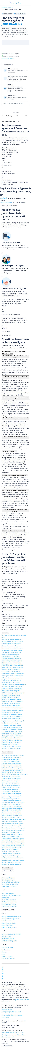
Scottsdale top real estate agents (12, 689)
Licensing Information (8, 1037)
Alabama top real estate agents (11, 757)
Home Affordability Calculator (11, 882)
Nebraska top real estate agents (12, 815)
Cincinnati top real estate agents (12, 729)
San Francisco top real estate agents (13, 674)
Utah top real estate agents (10, 851)
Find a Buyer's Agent (8, 878)
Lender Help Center (8, 939)
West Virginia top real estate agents (13, 860)
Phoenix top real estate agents (11, 652)
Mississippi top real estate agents (12, 809)
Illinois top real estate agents (11, 785)
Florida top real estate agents (11, 776)
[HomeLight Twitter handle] (3, 967)
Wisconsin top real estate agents (12, 862)
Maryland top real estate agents (11, 800)
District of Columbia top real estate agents (15, 774)
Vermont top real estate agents (11, 854)
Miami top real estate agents (10, 691)
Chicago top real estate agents (11, 644)
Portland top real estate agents (11, 680)
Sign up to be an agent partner (11, 917)
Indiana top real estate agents (11, 787)
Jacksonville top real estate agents (12, 667)
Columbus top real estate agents (12, 678)
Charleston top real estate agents (12, 731)
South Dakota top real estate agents (13, 845)
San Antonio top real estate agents (12, 648)
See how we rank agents (7, 58)
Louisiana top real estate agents (12, 796)
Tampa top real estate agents (11, 695)
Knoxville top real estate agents (11, 742)
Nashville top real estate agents (11, 663)
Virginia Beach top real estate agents (13, 721)
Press (3, 954)
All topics (4, 351)
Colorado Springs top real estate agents (14, 684)
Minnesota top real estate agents (12, 806)
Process (11, 353)
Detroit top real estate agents (11, 738)
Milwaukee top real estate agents (12, 716)
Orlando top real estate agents (11, 699)
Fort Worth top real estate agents (12, 686)
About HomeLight (7, 948)
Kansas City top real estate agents (12, 710)
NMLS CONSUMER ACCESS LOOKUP (12, 1033)
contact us (6, 1002)
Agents (23, 351)
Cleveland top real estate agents (12, 727)
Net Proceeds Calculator (9, 902)
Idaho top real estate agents (10, 783)
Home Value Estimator (9, 900)
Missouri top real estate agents (11, 811)
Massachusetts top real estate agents (13, 802)
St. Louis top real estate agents (11, 725)
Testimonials (6, 950)
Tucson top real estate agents (11, 706)
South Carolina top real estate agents (13, 843)
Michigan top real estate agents (11, 804)
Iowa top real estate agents (10, 789)
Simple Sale (5, 898)
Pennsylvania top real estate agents (13, 839)
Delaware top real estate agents (11, 772)
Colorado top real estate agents (11, 768)
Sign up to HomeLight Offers (10, 919)
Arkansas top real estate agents (11, 764)
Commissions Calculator (9, 906)
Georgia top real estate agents (11, 779)
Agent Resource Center (9, 923)
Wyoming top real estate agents (11, 864)
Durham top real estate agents (11, 749)
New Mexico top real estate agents (12, 824)
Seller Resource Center (9, 904)
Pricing (14, 351)
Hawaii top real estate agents (11, 781)
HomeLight (4, 7)
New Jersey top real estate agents (12, 821)
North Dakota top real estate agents (13, 830)
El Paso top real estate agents (11, 704)
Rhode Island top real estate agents (13, 841)
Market (9, 351)
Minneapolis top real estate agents (12, 736)
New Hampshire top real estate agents (14, 819)
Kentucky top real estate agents (11, 794)
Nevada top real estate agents (11, 817)
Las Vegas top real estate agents (12, 661)
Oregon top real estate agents (11, 836)
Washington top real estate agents (12, 701)
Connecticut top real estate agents (12, 770)
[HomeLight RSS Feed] (2, 979)
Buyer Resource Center (9, 886)
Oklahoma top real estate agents (12, 834)
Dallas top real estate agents (10, 654)
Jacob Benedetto (6, 202)
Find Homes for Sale (8, 880)
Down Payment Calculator (10, 884)
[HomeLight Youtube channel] (3, 974)
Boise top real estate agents (10, 744)
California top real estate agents (12, 766)
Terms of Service (7, 1009)
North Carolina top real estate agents (13, 828)
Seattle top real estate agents (11, 682)
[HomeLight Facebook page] (3, 969)
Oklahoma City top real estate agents (13, 693)
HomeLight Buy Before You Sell (11, 895)
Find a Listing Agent (8, 893)
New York (10, 7)
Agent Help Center (7, 925)
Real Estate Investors (8, 958)
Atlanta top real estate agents (11, 671)
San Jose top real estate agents (11, 723)
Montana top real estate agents (11, 813)
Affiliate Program (7, 956)
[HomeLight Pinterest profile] (3, 977)
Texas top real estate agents (10, 849)
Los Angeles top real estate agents (12, 641)
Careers (4, 952)
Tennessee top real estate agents (12, 847)
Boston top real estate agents (11, 712)
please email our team (22, 1000)
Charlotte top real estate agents (11, 659)
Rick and (4, 198)
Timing (19, 351)
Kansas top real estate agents (11, 791)
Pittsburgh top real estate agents (12, 740)
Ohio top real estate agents (10, 832)
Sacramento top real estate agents (12, 708)
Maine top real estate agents (10, 798)
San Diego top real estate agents (12, 650)
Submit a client (6, 921)
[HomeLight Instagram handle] (3, 972)
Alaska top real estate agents (11, 759)
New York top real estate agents (11, 639)
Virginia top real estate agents (11, 856)
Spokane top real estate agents (11, 734)
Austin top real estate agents (11, 656)
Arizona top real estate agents (11, 761)
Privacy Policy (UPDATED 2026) (11, 1012)
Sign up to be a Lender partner (11, 934)
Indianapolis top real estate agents (12, 676)
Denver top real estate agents (11, 669)
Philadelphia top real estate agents (12, 665)
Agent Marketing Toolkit (9, 927)
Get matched (5, 633)
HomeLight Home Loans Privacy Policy (13, 1035)
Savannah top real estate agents (12, 746)
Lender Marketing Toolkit (9, 941)
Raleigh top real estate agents (11, 697)
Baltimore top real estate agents (12, 714)
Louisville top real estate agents (11, 719)
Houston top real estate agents (11, 646)
